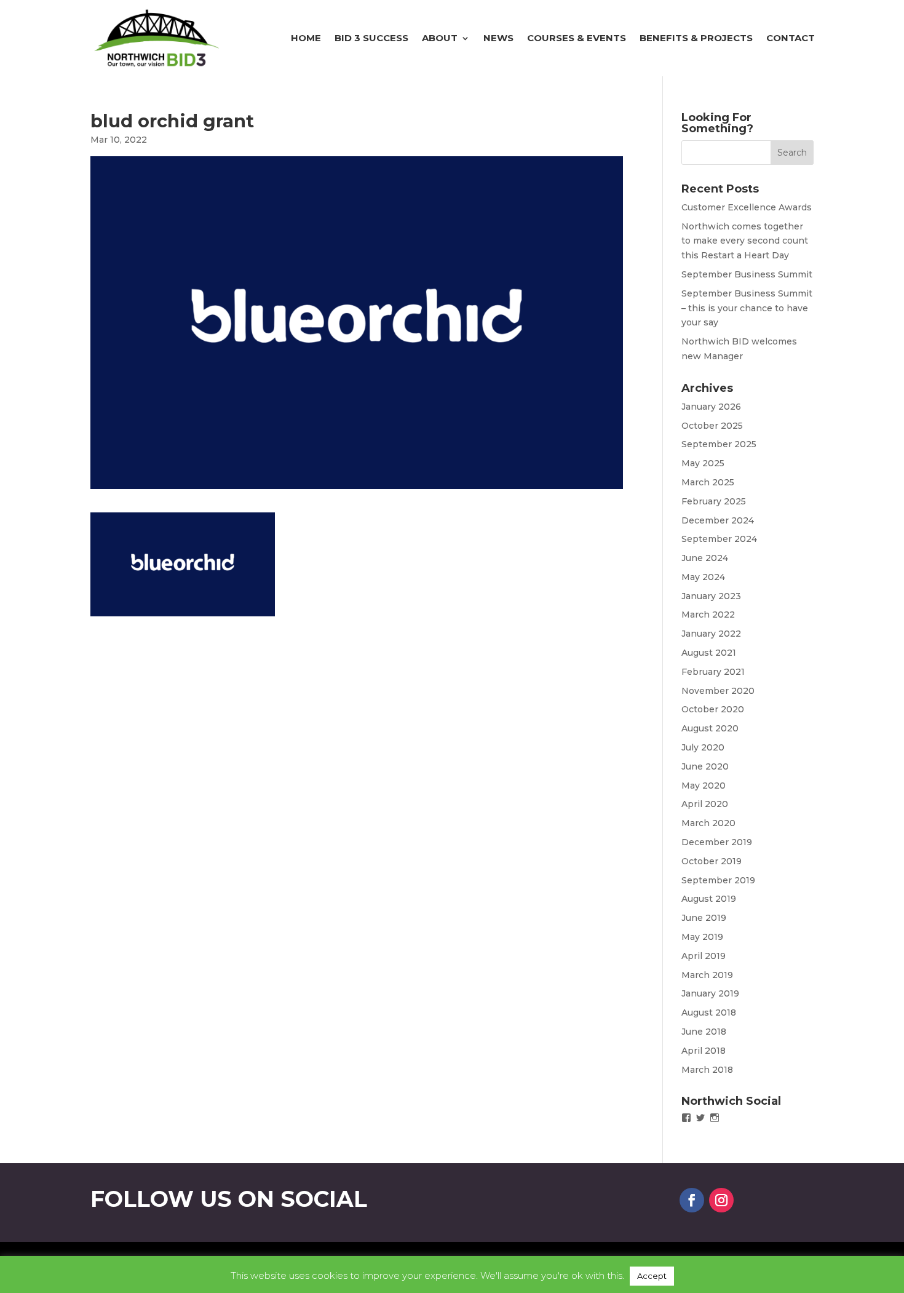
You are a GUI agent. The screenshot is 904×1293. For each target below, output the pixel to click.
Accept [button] (652, 1276)
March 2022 (708, 614)
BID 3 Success (371, 38)
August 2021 (708, 652)
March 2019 (707, 975)
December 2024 (717, 520)
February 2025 (713, 501)
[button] (182, 564)
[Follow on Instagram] (721, 1200)
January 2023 (711, 596)
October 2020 (712, 709)
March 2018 (707, 1069)
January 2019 (710, 993)
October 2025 (712, 425)
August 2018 (708, 1012)
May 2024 (703, 577)
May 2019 (702, 936)
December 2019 (716, 842)
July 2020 (702, 747)
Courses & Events (576, 38)
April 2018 (703, 1050)
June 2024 (704, 557)
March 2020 (708, 823)
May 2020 (703, 785)
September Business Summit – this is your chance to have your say (746, 308)
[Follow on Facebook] (692, 1200)
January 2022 (711, 633)
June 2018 (703, 1031)
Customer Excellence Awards (746, 207)
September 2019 (718, 880)
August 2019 (708, 898)
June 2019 (703, 917)
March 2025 (707, 482)
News (498, 38)
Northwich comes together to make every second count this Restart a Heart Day (744, 241)
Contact (790, 38)
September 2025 (718, 444)
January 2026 (711, 406)
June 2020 (705, 766)
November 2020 (718, 690)
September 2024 (719, 538)
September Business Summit (746, 274)
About (440, 38)
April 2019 (703, 955)
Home (306, 38)
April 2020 (704, 804)
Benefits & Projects (696, 38)
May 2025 (702, 463)
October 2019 (711, 861)
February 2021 (713, 671)
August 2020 (710, 728)
